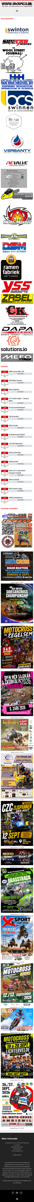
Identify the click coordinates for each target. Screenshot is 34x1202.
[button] (17, 10)
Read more (21, 373)
